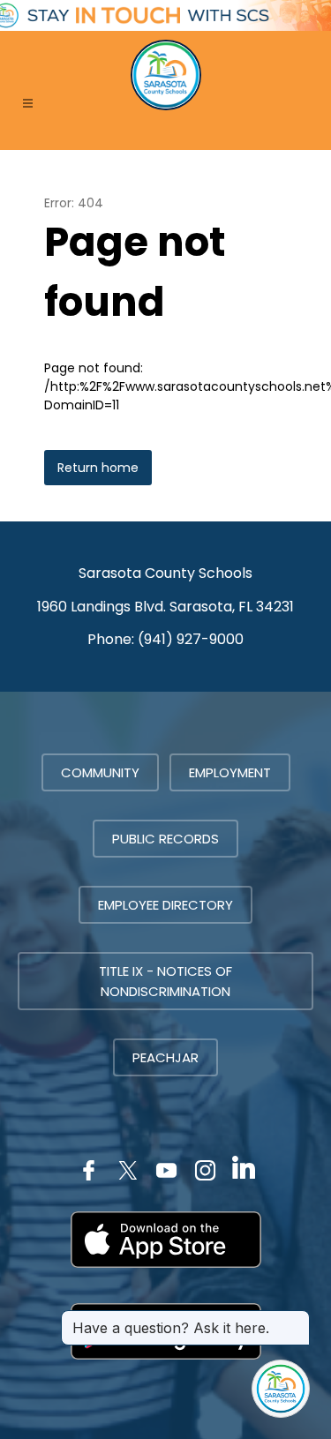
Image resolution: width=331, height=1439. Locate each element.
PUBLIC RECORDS (165, 838)
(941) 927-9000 (191, 639)
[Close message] (295, 1319)
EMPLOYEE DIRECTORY (165, 905)
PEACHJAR (165, 1057)
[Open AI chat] (280, 1388)
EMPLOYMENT (230, 772)
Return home (98, 467)
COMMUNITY (100, 772)
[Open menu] (28, 104)
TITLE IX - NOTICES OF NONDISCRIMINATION (165, 981)
